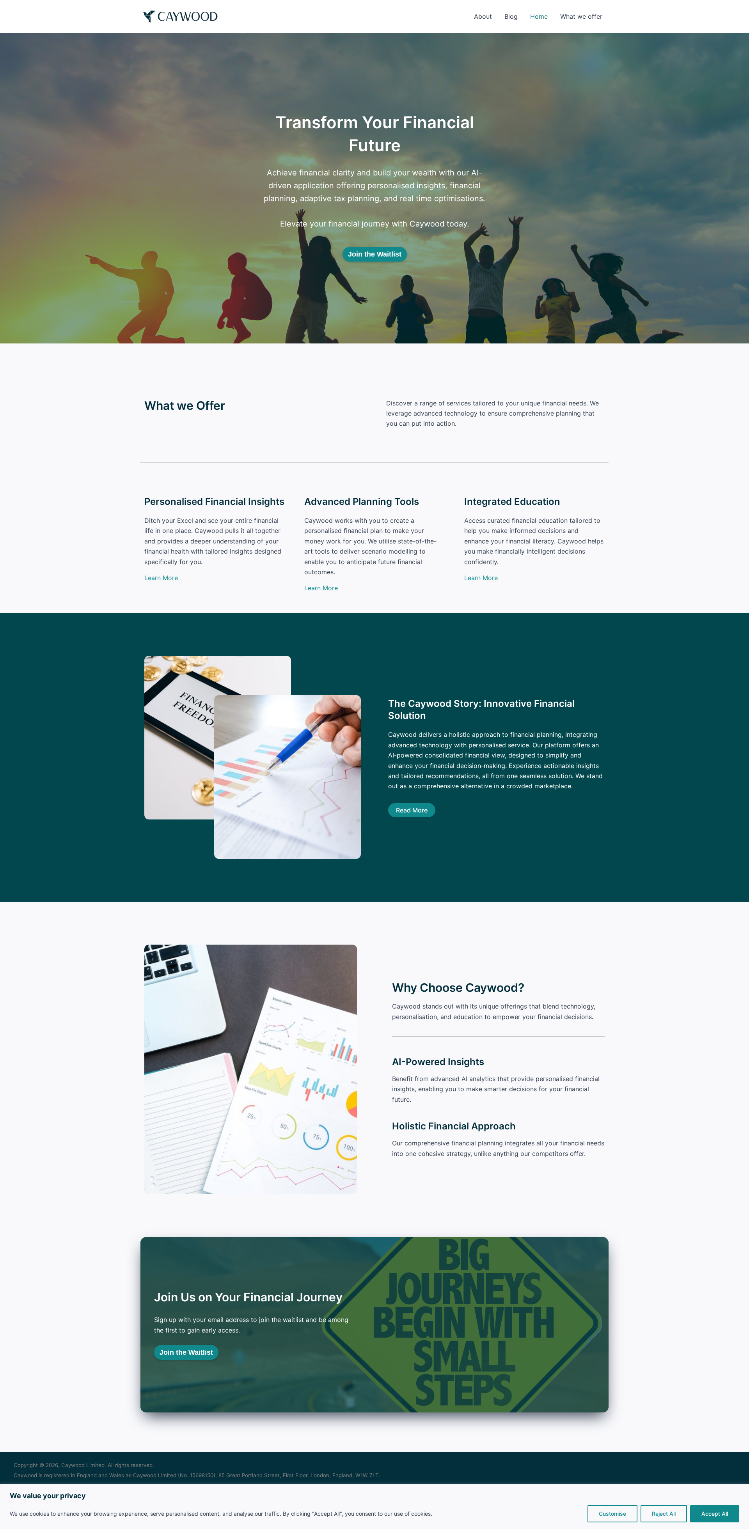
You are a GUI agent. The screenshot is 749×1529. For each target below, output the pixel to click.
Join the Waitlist (374, 254)
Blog (511, 16)
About (483, 16)
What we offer (581, 16)
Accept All (714, 1513)
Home (539, 16)
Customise (612, 1513)
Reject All (664, 1513)
